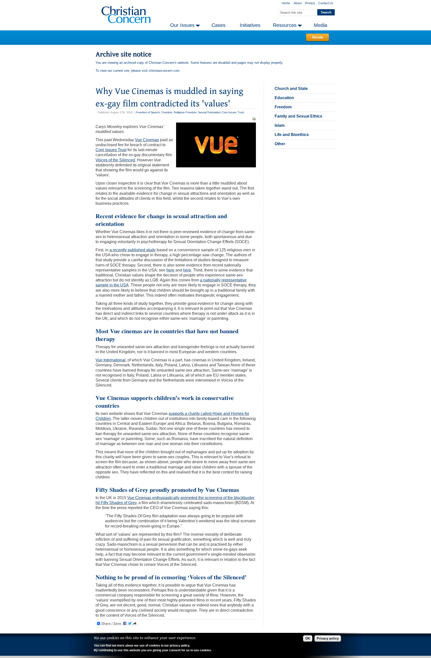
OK (307, 638)
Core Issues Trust (233, 112)
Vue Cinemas (147, 140)
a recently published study (132, 250)
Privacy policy (328, 638)
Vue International (110, 360)
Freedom (166, 112)
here (170, 270)
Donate (317, 37)
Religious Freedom (185, 112)
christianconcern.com (164, 70)
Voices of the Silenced (115, 160)
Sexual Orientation (209, 112)
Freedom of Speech (148, 112)
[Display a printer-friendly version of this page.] (254, 119)
